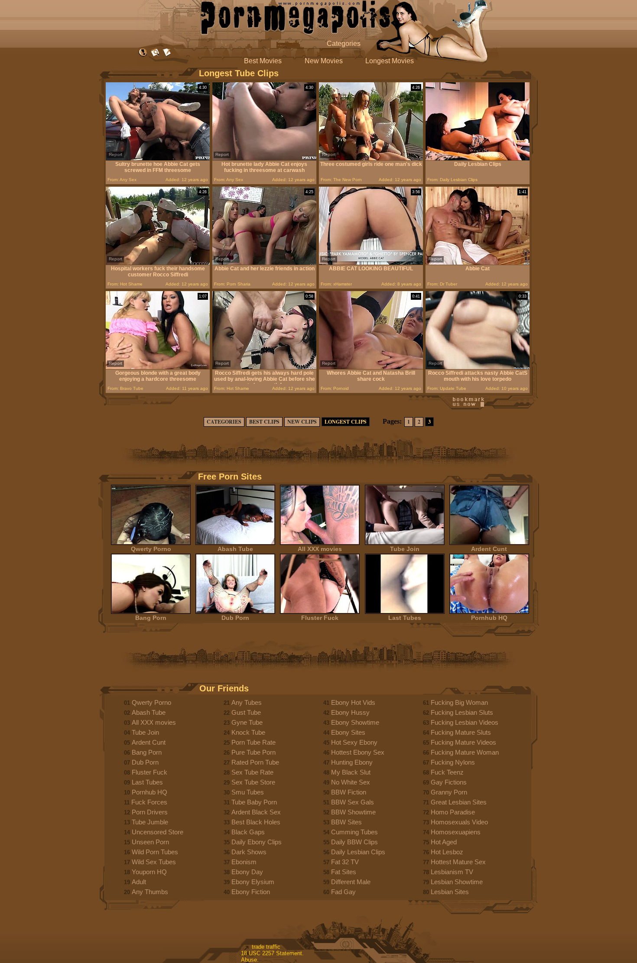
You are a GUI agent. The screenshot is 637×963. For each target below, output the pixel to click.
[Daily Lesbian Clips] (478, 158)
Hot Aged (444, 842)
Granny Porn (449, 792)
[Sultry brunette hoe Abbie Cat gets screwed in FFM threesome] (158, 158)
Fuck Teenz (447, 772)
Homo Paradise (453, 812)
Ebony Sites (348, 732)
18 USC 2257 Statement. (272, 953)
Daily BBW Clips (354, 842)
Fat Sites (343, 871)
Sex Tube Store (253, 782)
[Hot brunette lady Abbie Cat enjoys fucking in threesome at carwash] (264, 158)
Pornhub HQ (489, 617)
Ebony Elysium (252, 881)
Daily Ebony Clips (256, 842)
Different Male (350, 881)
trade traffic (266, 947)
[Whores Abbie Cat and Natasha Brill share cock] (371, 367)
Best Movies (263, 61)
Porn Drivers (150, 812)
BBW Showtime (353, 812)
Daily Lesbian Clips (358, 852)
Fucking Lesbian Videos (464, 722)
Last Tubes (404, 617)
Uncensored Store (157, 832)
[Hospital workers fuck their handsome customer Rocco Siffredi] (158, 262)
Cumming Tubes (354, 832)
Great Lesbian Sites (459, 802)
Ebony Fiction (250, 891)
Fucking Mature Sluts (461, 732)
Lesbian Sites (450, 891)
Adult (139, 881)
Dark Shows (248, 852)
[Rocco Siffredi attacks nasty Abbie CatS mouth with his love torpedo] (478, 367)
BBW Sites (346, 822)
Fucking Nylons (453, 762)
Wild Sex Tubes (154, 862)
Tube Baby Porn (254, 802)
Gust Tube (246, 712)
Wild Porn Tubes (155, 852)
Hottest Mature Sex (458, 862)
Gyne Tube (247, 722)
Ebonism (244, 862)
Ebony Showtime (355, 722)
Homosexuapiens (456, 832)
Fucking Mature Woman (465, 752)
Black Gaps (248, 832)
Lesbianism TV (452, 871)
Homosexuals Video (459, 822)
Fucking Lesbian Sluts (462, 712)
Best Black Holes (255, 822)
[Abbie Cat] (478, 262)
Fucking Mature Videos (463, 742)
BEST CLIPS (264, 421)
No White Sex (350, 782)
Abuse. (250, 960)
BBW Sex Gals (352, 802)
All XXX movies (320, 548)
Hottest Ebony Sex (357, 752)
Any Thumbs (150, 891)
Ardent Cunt (489, 548)
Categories (344, 43)
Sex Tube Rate (252, 772)
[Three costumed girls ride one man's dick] (371, 158)
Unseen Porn (150, 842)
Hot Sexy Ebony (354, 742)
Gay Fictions (449, 782)
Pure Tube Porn (253, 752)
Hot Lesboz (447, 852)
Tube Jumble (150, 822)
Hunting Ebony (352, 762)
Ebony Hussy (350, 712)
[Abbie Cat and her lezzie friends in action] (264, 262)
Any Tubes (246, 702)
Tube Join (404, 548)
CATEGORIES (224, 421)
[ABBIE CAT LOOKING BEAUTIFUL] (371, 262)
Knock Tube (248, 732)
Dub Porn (235, 617)
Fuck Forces (149, 802)
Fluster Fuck (319, 617)
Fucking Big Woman (459, 702)
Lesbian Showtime (457, 881)
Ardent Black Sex (256, 812)
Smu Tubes (247, 792)
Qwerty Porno (151, 548)
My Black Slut (350, 772)
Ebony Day (247, 871)
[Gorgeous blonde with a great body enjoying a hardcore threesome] (158, 367)
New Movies (324, 61)
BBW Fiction (348, 792)
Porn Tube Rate (253, 742)
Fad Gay (343, 891)
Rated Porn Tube (255, 762)
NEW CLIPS (302, 421)
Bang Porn (150, 617)
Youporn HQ (149, 871)
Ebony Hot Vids (353, 702)
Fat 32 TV (345, 862)
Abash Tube (235, 548)
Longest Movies (389, 61)
